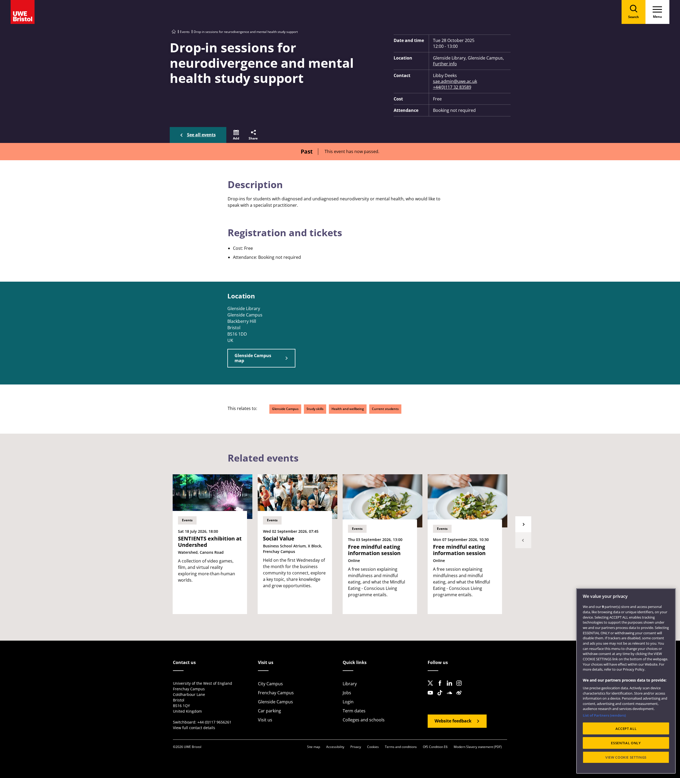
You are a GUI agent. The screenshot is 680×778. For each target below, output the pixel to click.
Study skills (315, 409)
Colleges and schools (364, 720)
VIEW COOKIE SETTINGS (626, 757)
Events (185, 31)
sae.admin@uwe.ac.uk (455, 81)
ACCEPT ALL (626, 728)
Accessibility (335, 747)
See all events (201, 135)
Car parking (269, 711)
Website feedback (453, 721)
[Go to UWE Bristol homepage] (174, 31)
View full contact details (194, 727)
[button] (236, 135)
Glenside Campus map (253, 358)
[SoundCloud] (451, 697)
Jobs (347, 693)
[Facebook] (441, 687)
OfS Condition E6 (435, 747)
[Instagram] (460, 687)
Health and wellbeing (348, 409)
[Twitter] (432, 687)
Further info (445, 64)
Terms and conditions (401, 747)
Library (350, 684)
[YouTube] (432, 697)
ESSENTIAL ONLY (626, 743)
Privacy (355, 747)
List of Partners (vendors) (604, 715)
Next (523, 524)
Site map (313, 747)
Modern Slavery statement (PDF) (478, 747)
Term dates (354, 711)
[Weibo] (460, 697)
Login (348, 702)
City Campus (270, 684)
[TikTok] (441, 697)
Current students (385, 409)
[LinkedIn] (451, 687)
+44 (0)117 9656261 (214, 722)
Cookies (373, 747)
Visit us (265, 720)
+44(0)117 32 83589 (452, 87)
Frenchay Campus (276, 693)
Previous (523, 540)
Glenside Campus (285, 409)
